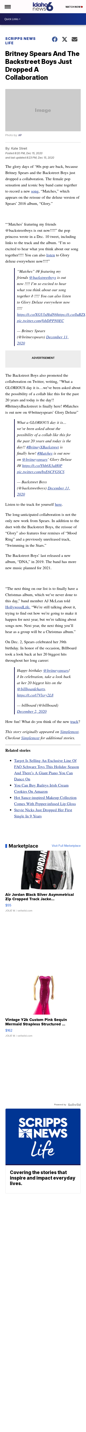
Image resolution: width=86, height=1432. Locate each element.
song (35, 191)
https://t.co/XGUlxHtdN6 (37, 314)
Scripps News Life (20, 40)
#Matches (44, 453)
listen (50, 255)
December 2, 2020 (32, 711)
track (74, 721)
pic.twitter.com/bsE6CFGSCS (40, 471)
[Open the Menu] (7, 6)
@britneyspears (34, 459)
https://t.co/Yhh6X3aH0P (42, 465)
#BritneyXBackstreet (42, 447)
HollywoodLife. (17, 606)
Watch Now (73, 7)
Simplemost (69, 731)
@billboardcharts (31, 688)
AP (20, 135)
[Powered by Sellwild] (74, 1104)
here (58, 504)
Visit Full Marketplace (66, 845)
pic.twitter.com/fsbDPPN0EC (40, 320)
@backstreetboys (42, 277)
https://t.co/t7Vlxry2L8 (35, 695)
